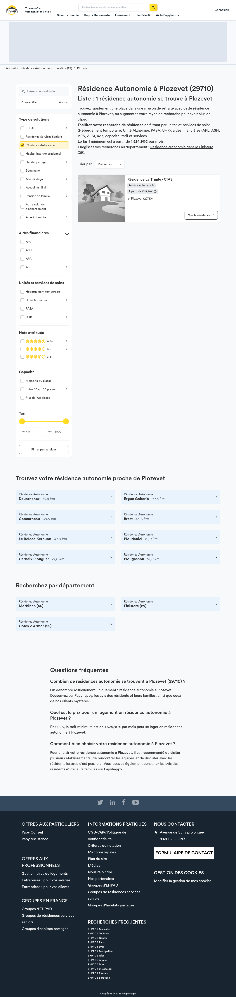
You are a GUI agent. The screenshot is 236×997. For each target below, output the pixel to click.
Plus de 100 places (38, 397)
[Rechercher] (153, 7)
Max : (50, 432)
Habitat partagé (36, 162)
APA (29, 258)
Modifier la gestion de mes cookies (182, 881)
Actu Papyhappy (167, 15)
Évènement (122, 15)
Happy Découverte (97, 15)
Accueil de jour (36, 179)
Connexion (222, 9)
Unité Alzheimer (36, 300)
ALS (28, 267)
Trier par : (86, 164)
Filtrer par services (43, 449)
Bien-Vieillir (143, 15)
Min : (24, 432)
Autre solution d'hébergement (36, 206)
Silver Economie (68, 15)
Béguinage (33, 170)
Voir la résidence (199, 215)
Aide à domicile (36, 217)
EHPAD (31, 128)
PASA (29, 308)
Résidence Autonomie (40, 145)
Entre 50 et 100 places (40, 389)
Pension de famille (38, 196)
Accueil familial (36, 187)
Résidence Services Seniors (44, 136)
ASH (29, 250)
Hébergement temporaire (43, 291)
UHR (29, 317)
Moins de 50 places (38, 380)
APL (28, 241)
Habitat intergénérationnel (43, 153)
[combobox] (48, 91)
